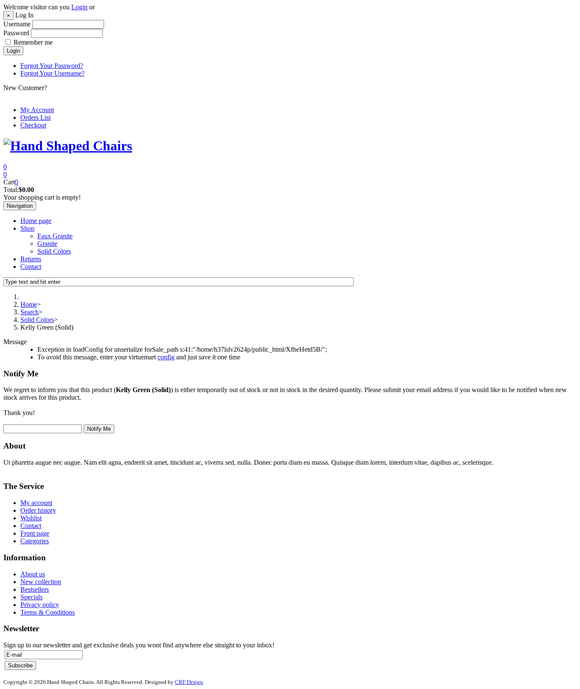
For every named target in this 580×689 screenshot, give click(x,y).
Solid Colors (54, 251)
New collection (40, 581)
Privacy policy (39, 604)
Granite (47, 243)
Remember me (33, 42)
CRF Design (189, 682)
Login (79, 7)
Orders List (35, 117)
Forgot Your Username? (52, 73)
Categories (34, 541)
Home (28, 304)
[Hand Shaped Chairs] (67, 145)
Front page (34, 533)
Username (17, 24)
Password (16, 33)
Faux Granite (55, 236)
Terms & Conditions (47, 612)
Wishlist (31, 518)
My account (36, 502)
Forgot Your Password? (51, 65)
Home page (35, 220)
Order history (38, 510)
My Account (37, 109)
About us (32, 574)
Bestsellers (34, 589)
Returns (30, 259)
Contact (30, 266)
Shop (27, 228)
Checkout (33, 125)
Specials (31, 597)
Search (29, 312)
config (166, 357)
